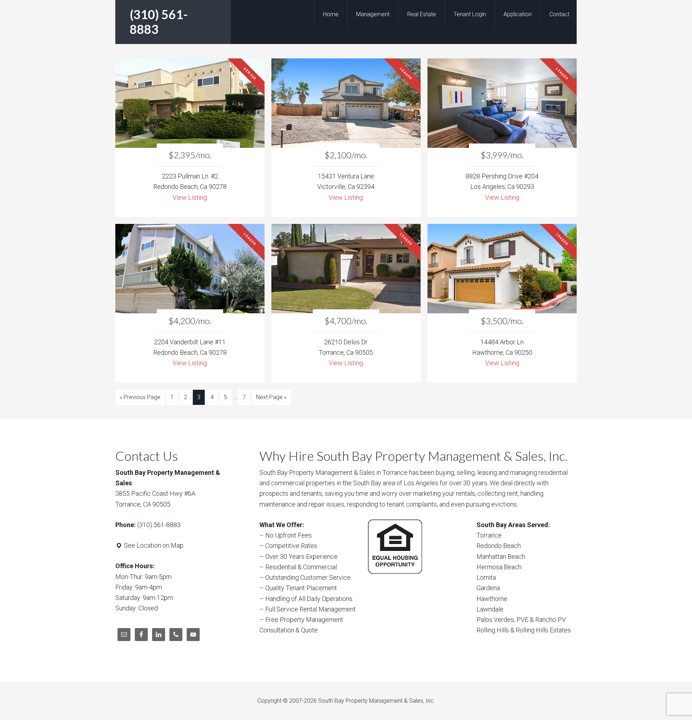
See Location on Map (153, 545)
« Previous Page (140, 397)
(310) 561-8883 (159, 21)
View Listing (190, 197)
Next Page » (271, 397)
